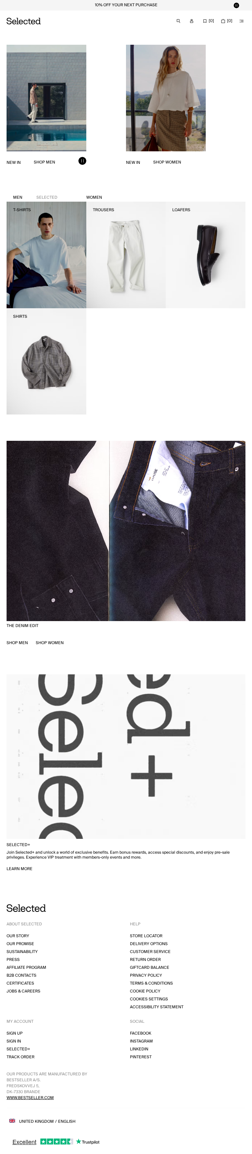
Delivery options (149, 944)
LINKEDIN (139, 1049)
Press (13, 959)
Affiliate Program (26, 967)
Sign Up (15, 1033)
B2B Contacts (21, 975)
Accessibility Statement (156, 1007)
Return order (145, 959)
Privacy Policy (146, 975)
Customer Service (150, 951)
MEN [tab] (35, 197)
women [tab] (94, 197)
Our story (18, 936)
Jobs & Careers (23, 991)
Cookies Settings (149, 999)
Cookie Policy (145, 991)
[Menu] (241, 21)
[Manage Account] (192, 21)
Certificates (20, 983)
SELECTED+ (18, 1049)
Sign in (14, 1041)
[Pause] (236, 5)
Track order (20, 1057)
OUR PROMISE (20, 944)
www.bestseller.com (30, 1097)
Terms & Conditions (151, 983)
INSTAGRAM (141, 1041)
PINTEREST (141, 1057)
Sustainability (22, 951)
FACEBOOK (140, 1033)
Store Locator (146, 936)
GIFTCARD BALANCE (149, 967)
